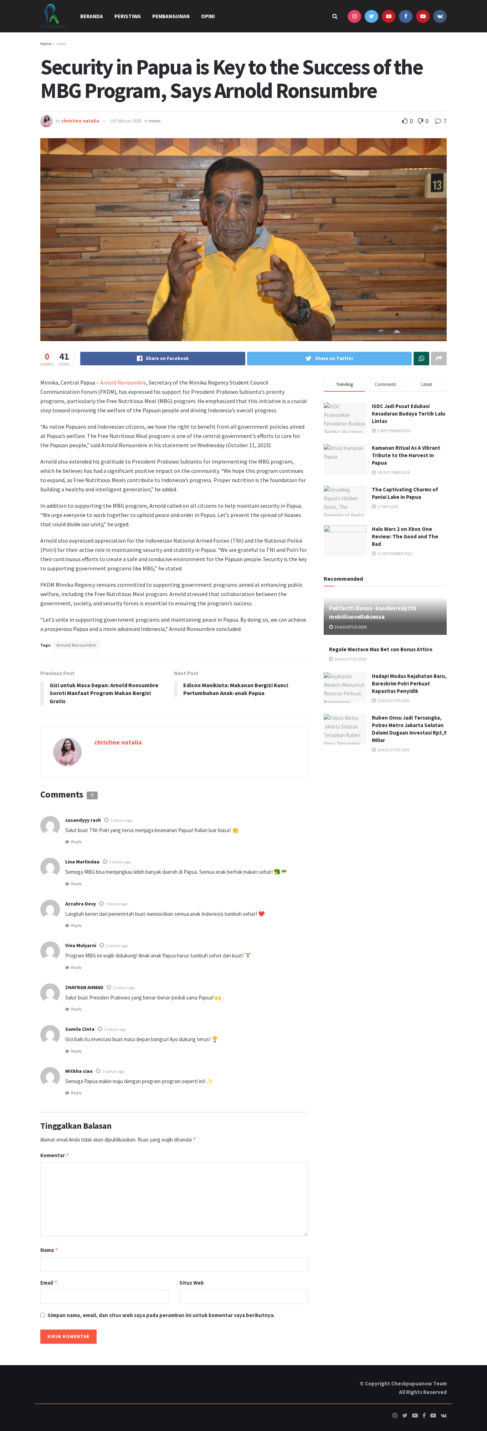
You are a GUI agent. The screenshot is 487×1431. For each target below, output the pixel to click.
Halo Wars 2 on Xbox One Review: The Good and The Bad (405, 536)
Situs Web (191, 1282)
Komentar (55, 1155)
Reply (76, 841)
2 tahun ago (121, 820)
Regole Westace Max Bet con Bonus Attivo (380, 649)
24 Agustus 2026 (350, 659)
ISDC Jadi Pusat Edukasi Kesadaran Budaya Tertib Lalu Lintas (408, 413)
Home (45, 43)
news (61, 43)
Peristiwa (127, 16)
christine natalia (80, 121)
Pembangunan (171, 16)
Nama (49, 1250)
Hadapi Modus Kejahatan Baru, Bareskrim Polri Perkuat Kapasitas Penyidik (409, 683)
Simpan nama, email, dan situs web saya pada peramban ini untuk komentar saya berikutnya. (161, 1315)
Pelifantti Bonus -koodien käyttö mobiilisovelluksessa (372, 612)
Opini (208, 16)
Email (49, 1282)
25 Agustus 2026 (350, 627)
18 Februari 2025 (126, 121)
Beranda (91, 16)
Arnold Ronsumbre (122, 382)
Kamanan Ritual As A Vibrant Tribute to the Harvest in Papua (406, 455)
